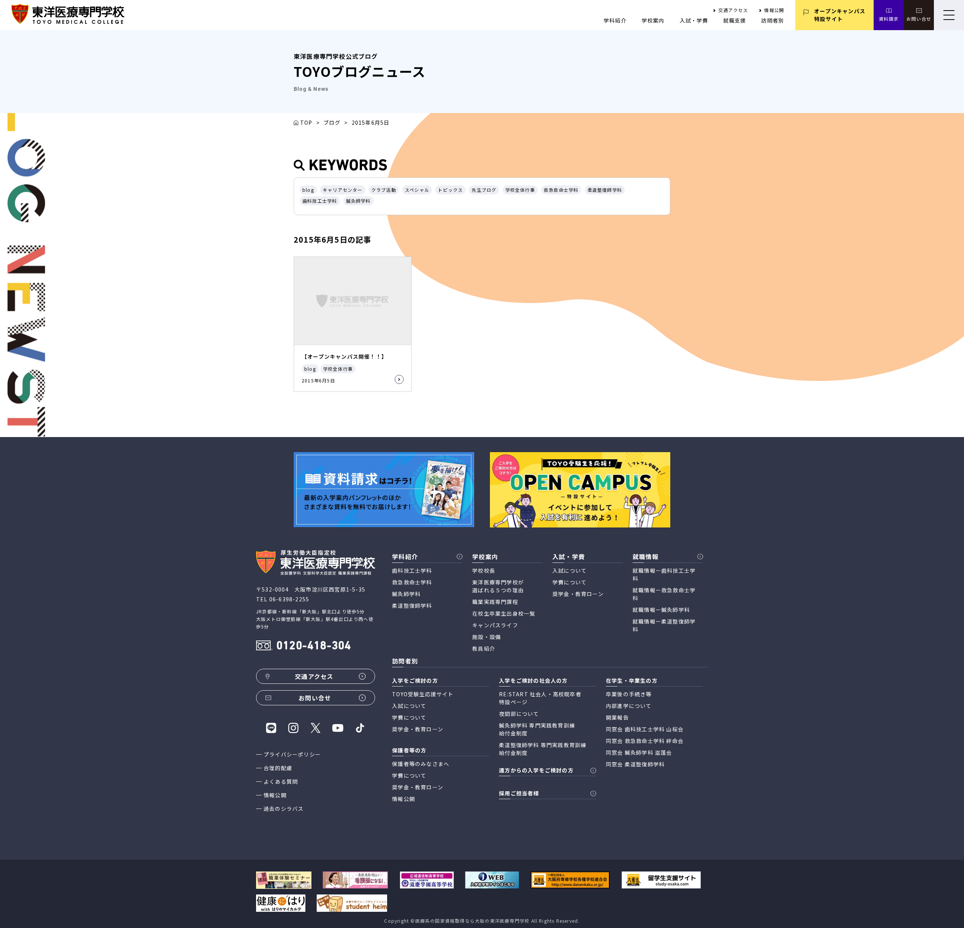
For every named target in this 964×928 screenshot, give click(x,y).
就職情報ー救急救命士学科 (664, 594)
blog (308, 190)
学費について (569, 582)
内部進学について (629, 705)
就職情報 (646, 556)
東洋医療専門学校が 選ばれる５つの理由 (498, 586)
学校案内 (653, 20)
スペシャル (417, 190)
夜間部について (519, 713)
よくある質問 (281, 781)
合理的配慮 (278, 768)
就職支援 (734, 20)
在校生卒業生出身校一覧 (503, 613)
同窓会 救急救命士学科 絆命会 (644, 741)
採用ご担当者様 (519, 793)
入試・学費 (694, 20)
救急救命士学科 (561, 190)
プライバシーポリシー (292, 754)
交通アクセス (733, 10)
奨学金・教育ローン (578, 594)
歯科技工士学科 (319, 200)
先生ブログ (483, 190)
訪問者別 (772, 20)
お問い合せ (918, 18)
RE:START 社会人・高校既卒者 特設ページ (540, 698)
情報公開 (774, 10)
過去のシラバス (284, 808)
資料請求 (889, 18)
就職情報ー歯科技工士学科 (664, 574)
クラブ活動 (383, 190)
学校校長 (483, 570)
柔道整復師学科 (604, 190)
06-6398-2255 (289, 599)
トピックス (450, 190)
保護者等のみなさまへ (420, 763)
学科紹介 (615, 20)
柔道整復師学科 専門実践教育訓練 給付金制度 (542, 749)
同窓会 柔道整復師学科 (635, 764)
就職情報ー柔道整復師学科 (664, 625)
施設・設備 (486, 637)
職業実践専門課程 (495, 601)
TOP (306, 122)
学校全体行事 (520, 190)
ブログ (332, 122)
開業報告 (617, 717)
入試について (569, 570)
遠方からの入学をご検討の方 (536, 770)
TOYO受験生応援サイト (422, 694)
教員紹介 (483, 648)
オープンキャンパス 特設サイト (839, 15)
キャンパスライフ (495, 625)
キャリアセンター (343, 190)
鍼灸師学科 (358, 200)
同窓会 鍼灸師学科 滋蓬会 (639, 752)
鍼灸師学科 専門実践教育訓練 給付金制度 (537, 729)
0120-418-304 (313, 646)
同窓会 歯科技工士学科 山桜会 (644, 729)
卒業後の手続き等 (629, 694)
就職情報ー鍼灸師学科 (661, 609)
